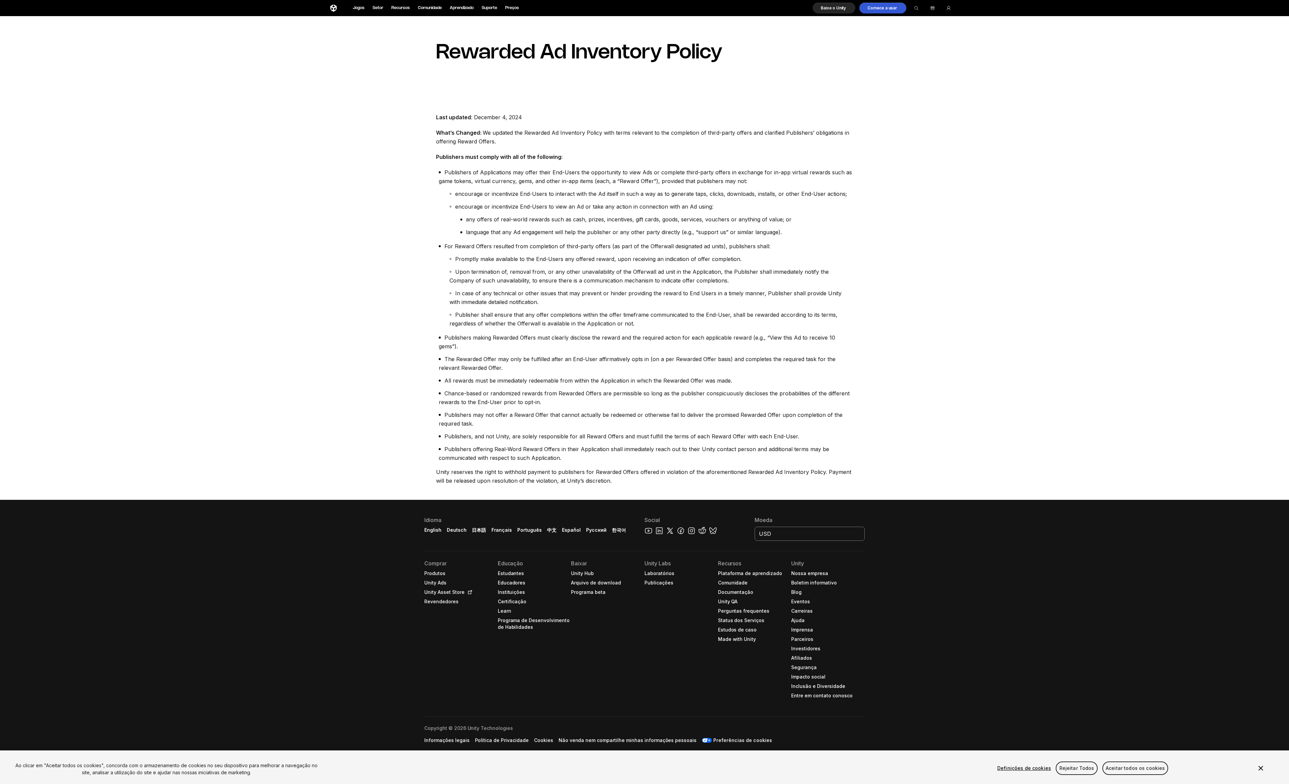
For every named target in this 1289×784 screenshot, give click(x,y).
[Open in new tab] (469, 592)
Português (529, 530)
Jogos (359, 8)
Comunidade (430, 8)
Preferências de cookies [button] (742, 740)
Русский (596, 530)
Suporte (489, 8)
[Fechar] (1261, 768)
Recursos (400, 8)
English (432, 530)
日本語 (479, 530)
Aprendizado (462, 8)
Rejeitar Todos (1076, 768)
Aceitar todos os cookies (1135, 768)
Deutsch (457, 530)
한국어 (619, 530)
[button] (834, 8)
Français (501, 530)
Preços (512, 8)
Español (571, 530)
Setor (378, 8)
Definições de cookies (1024, 768)
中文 (552, 530)
